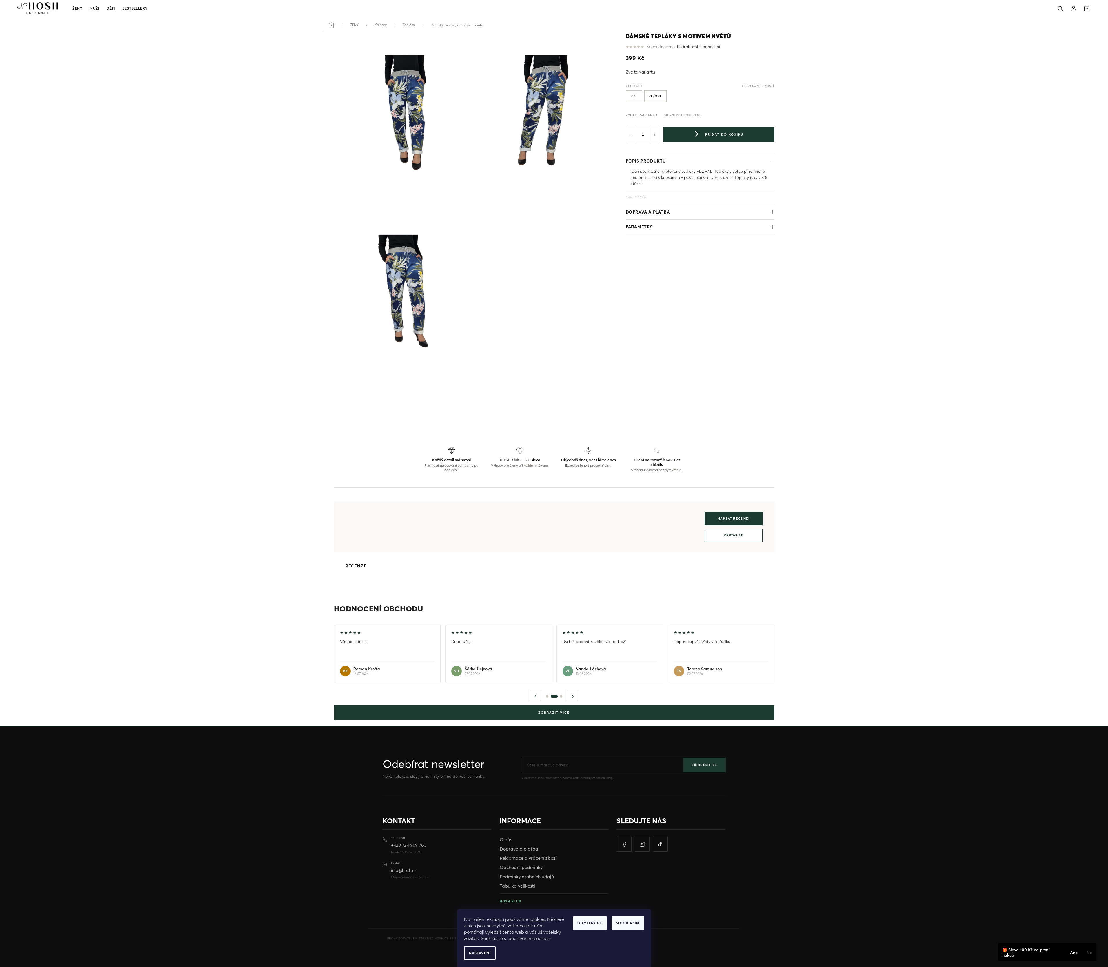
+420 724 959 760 (408, 845)
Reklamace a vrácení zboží (528, 858)
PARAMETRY (639, 227)
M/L (634, 96)
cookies (537, 919)
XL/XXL (655, 96)
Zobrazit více (554, 713)
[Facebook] (624, 844)
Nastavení (480, 953)
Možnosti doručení (682, 115)
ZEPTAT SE (733, 535)
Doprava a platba (648, 212)
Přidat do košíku (724, 134)
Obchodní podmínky (521, 867)
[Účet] (1073, 8)
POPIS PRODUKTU (646, 161)
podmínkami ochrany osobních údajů (588, 778)
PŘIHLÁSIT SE (704, 765)
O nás (506, 839)
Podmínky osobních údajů (527, 876)
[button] (535, 696)
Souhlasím (628, 923)
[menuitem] (77, 8)
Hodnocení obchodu (378, 608)
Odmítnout (590, 923)
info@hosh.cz (404, 870)
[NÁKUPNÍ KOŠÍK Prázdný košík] (1087, 8)
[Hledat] (1060, 8)
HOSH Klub (510, 901)
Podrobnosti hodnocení (698, 46)
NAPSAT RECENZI (733, 518)
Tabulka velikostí (517, 886)
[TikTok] (660, 844)
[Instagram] (642, 844)
